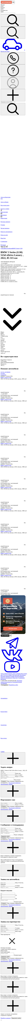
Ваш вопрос (17, 779)
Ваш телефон (18, 775)
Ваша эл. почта (19, 776)
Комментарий (18, 901)
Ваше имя (18, 773)
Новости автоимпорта (6, 677)
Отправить (3, 781)
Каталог (7, 248)
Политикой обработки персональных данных (11, 783)
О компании (21, 677)
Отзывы (12, 676)
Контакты (3, 679)
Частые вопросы (19, 676)
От (16, 895)
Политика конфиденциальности (11, 681)
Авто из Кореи (17, 673)
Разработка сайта (13, 685)
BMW (13, 248)
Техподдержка (4, 685)
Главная (3, 248)
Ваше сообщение (18, 834)
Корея (10, 248)
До (16, 898)
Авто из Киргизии (7, 673)
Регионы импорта (5, 676)
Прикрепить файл (5, 836)
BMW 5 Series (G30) (6, 377)
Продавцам (23, 675)
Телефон (17, 885)
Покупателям (15, 675)
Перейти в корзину (6, 1018)
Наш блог (15, 677)
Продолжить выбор (16, 1018)
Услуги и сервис (7, 675)
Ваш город (18, 931)
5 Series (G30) (18, 248)
